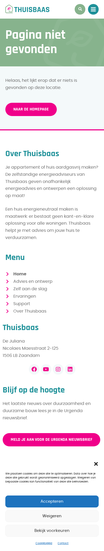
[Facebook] (34, 369)
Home (19, 274)
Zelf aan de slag (30, 289)
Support (21, 304)
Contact (63, 543)
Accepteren (52, 501)
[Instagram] (58, 369)
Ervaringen (24, 296)
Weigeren (52, 516)
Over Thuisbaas (29, 311)
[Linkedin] (70, 369)
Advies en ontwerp (33, 281)
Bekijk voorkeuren (52, 531)
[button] (96, 464)
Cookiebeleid (43, 543)
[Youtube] (46, 369)
